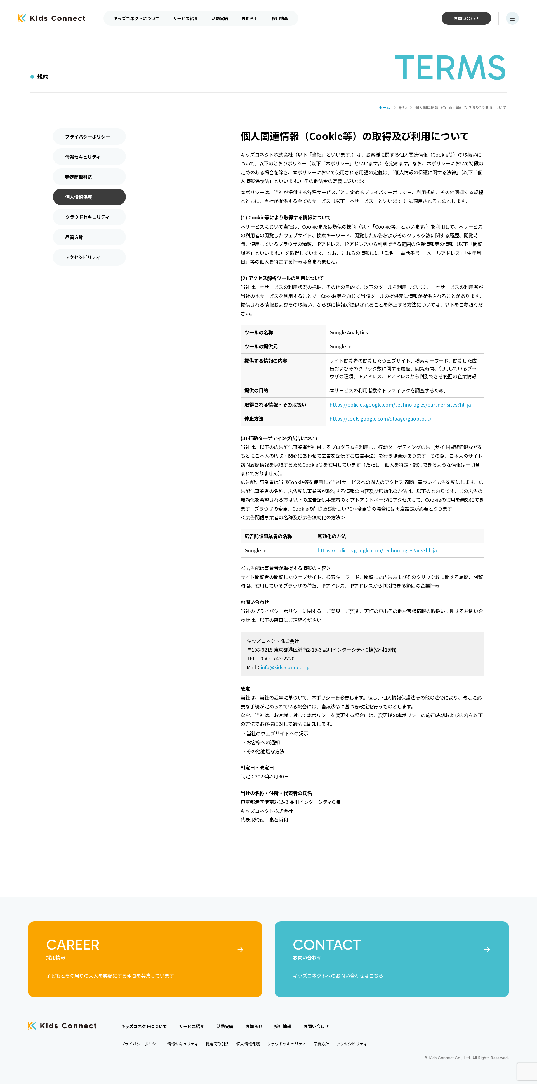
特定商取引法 (78, 176)
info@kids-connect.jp (285, 667)
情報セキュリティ (83, 156)
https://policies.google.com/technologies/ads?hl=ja (377, 550)
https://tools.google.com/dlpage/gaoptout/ (380, 418)
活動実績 (219, 18)
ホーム (384, 107)
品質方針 (74, 237)
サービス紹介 (185, 18)
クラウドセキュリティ (87, 216)
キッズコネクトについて (136, 18)
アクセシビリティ (82, 257)
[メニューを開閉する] (512, 18)
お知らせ (249, 18)
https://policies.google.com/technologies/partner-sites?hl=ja (400, 404)
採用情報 (280, 18)
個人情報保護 (78, 197)
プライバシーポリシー (87, 136)
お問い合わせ (466, 18)
